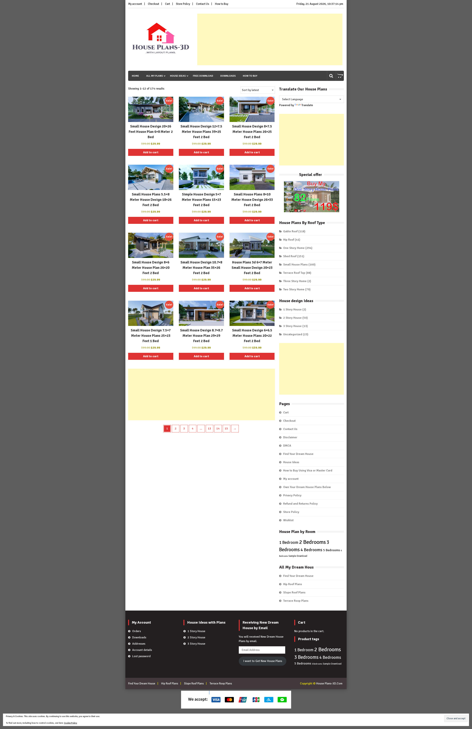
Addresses (138, 644)
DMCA (287, 445)
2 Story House (292, 318)
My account (135, 4)
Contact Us (202, 4)
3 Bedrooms (306, 657)
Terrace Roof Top (294, 273)
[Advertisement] (269, 39)
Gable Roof (290, 231)
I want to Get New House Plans (262, 661)
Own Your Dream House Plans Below (307, 487)
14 (218, 428)
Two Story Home (293, 289)
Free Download (203, 75)
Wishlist (288, 520)
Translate (307, 105)
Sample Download (298, 556)
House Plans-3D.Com (329, 683)
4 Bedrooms (311, 550)
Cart (167, 4)
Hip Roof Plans (292, 584)
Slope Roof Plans (294, 592)
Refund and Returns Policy (300, 504)
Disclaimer (290, 437)
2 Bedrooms (312, 542)
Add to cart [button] (150, 152)
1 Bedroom (288, 542)
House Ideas (178, 75)
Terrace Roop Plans (295, 601)
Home (135, 75)
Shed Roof (289, 256)
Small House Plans (295, 264)
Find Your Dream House (298, 454)
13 (209, 428)
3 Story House (292, 326)
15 (226, 428)
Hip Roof (288, 240)
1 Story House (292, 309)
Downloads (228, 75)
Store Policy (183, 4)
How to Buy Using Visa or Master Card (307, 470)
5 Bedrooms (331, 550)
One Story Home (294, 248)
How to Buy (221, 4)
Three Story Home (295, 281)
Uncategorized (292, 334)
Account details (142, 650)
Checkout (153, 4)
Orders (136, 631)
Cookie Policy (70, 723)
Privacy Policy (292, 495)
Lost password (141, 656)
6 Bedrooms (317, 664)
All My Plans (154, 75)
